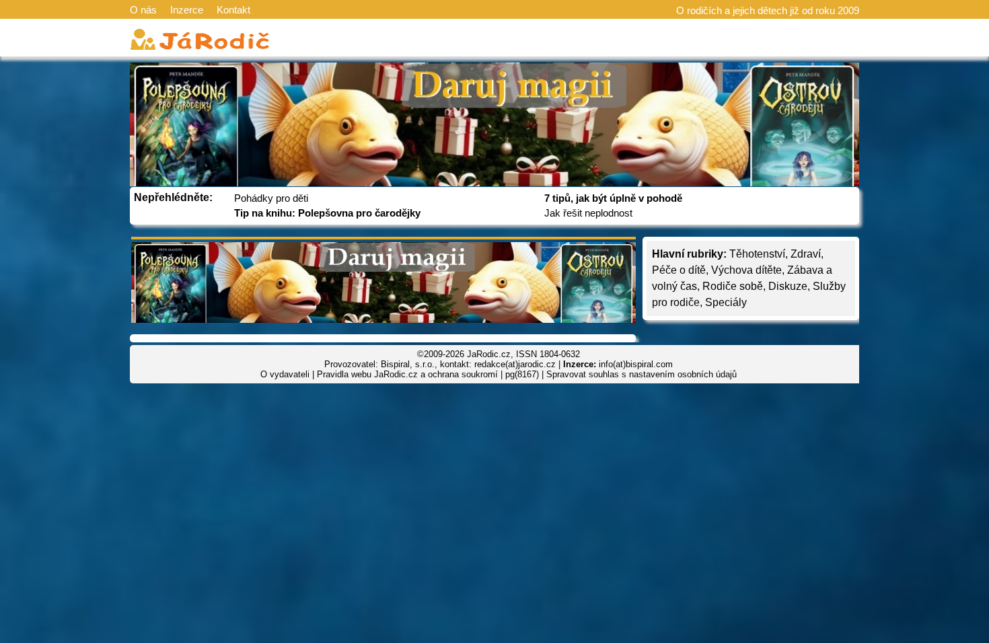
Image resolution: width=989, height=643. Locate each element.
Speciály (726, 302)
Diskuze (787, 286)
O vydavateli (284, 374)
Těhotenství (757, 254)
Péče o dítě (679, 270)
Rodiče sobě (732, 286)
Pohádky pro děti (271, 198)
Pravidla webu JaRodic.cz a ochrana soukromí (407, 374)
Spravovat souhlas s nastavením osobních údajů (641, 374)
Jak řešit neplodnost (588, 213)
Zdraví (806, 254)
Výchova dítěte (746, 270)
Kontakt (233, 9)
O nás (143, 9)
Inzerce (186, 9)
